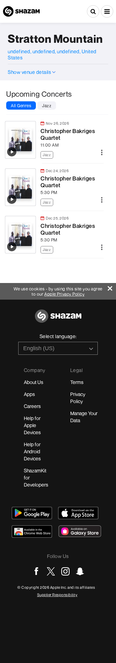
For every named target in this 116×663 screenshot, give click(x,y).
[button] (107, 11)
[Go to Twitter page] (51, 571)
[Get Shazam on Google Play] (32, 513)
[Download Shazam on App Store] (78, 513)
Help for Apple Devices (32, 425)
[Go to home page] (58, 319)
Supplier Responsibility (57, 594)
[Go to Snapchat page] (80, 571)
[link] (54, 140)
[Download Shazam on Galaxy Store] (79, 531)
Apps (29, 394)
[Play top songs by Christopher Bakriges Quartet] (11, 151)
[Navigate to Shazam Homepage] (21, 11)
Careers (32, 406)
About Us (33, 382)
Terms (77, 382)
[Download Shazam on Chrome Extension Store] (32, 531)
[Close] (112, 287)
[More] (102, 153)
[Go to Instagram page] (65, 571)
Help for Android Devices (32, 451)
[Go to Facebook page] (36, 571)
